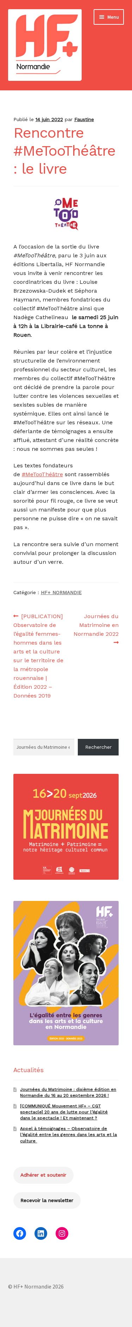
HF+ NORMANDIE (61, 592)
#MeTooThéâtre (42, 474)
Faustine (84, 119)
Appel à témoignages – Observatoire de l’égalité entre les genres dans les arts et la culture (68, 1134)
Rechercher (98, 747)
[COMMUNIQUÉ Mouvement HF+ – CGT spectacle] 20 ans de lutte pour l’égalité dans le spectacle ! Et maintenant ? (64, 1112)
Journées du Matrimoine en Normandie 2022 (96, 624)
